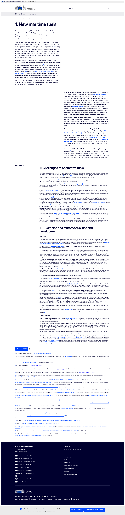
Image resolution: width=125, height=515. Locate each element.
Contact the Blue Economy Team (72, 449)
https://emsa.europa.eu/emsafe (36, 365)
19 (15, 415)
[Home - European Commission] (27, 8)
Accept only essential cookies (94, 509)
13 (15, 395)
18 (15, 413)
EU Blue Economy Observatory (22, 18)
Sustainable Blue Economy (71, 465)
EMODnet (66, 460)
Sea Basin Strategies (69, 468)
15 (15, 402)
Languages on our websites (38, 499)
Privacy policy (58, 499)
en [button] (72, 8)
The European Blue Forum (70, 474)
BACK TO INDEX (22, 348)
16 (15, 405)
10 (15, 386)
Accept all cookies (76, 509)
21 (15, 423)
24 (15, 433)
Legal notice (67, 499)
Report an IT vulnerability (21, 499)
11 (15, 389)
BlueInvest (66, 471)
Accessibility (76, 499)
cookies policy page (46, 509)
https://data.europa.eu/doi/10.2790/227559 (87, 372)
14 (15, 400)
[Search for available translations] (75, 141)
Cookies (50, 499)
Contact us (53, 496)
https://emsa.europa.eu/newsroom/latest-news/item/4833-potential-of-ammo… (52, 369)
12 (15, 392)
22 (15, 426)
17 (15, 408)
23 (15, 430)
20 (16, 420)
